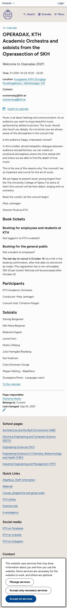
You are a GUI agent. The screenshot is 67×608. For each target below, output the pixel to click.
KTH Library (9, 499)
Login (61, 3)
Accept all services (21, 598)
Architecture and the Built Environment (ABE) (29, 430)
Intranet (6, 3)
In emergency (11, 512)
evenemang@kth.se (14, 99)
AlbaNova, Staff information (19, 479)
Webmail (8, 486)
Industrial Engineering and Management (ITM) (29, 463)
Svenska (46, 14)
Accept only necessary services (28, 590)
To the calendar (11, 384)
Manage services (20, 581)
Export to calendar (18, 108)
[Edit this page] (4, 409)
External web (10, 505)
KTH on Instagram (13, 541)
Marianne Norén (12, 398)
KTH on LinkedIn (12, 534)
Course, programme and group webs (24, 492)
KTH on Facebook (13, 528)
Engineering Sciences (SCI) (19, 447)
